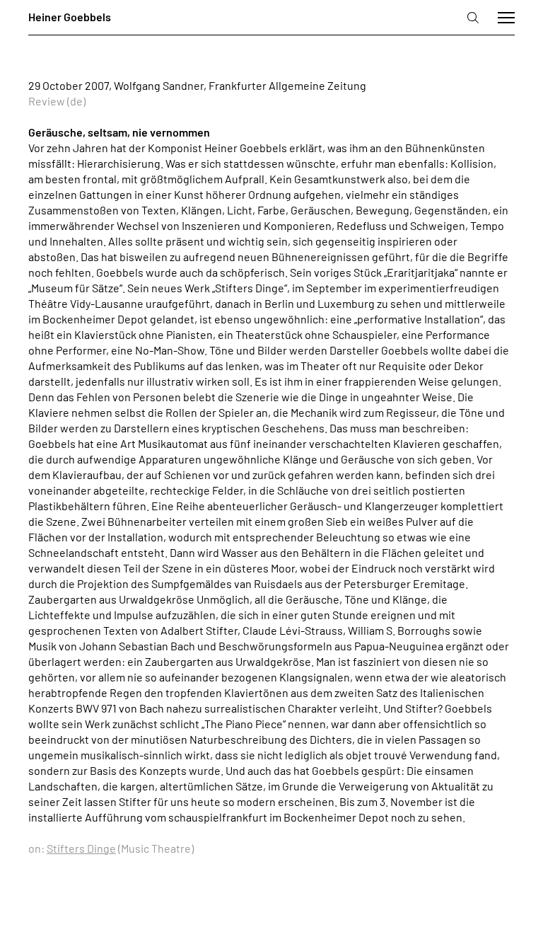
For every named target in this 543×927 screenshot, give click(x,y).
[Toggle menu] (506, 17)
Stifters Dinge (81, 848)
